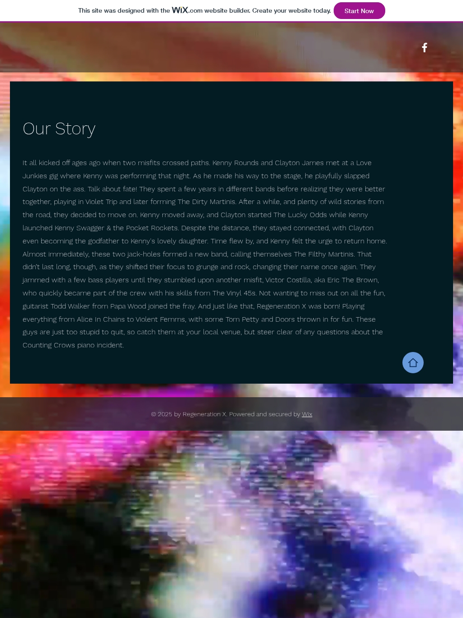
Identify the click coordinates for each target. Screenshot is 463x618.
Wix (307, 414)
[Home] (413, 362)
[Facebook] (424, 47)
